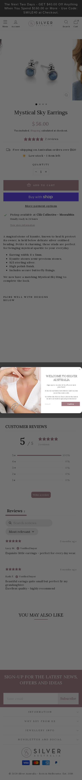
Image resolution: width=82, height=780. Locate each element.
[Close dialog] (79, 369)
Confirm (70, 404)
